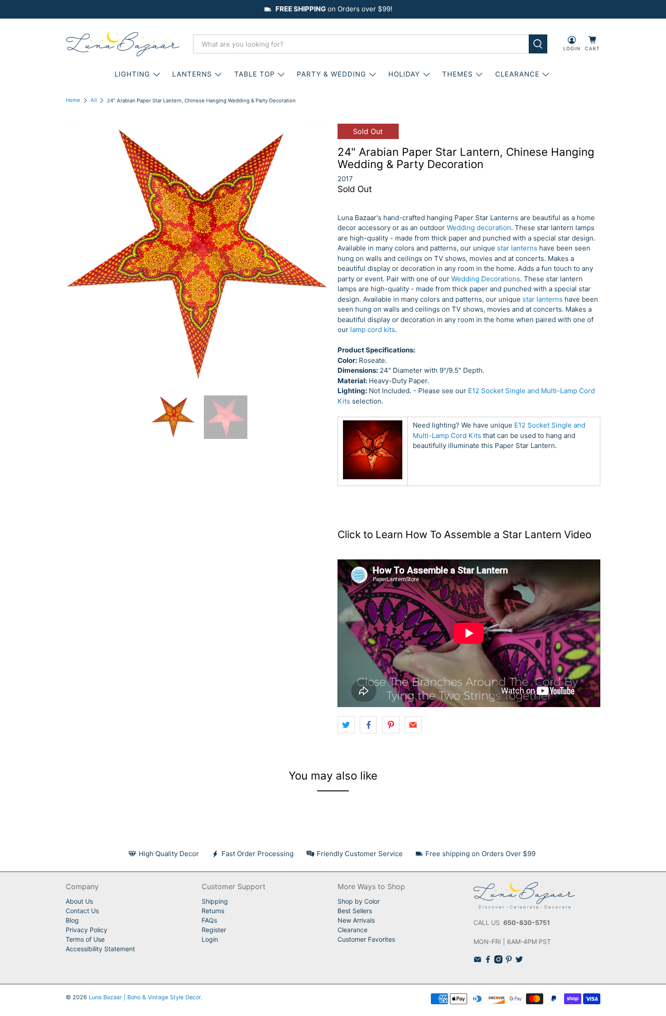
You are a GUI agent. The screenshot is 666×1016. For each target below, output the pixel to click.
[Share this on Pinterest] (391, 724)
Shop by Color (359, 901)
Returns (213, 911)
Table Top (254, 74)
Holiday (404, 74)
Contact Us (82, 911)
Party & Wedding (331, 74)
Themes (457, 74)
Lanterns (192, 74)
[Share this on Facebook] (368, 724)
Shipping (215, 901)
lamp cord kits (372, 329)
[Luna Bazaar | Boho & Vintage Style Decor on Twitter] (519, 961)
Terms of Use (85, 939)
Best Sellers (355, 911)
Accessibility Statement (100, 949)
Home (73, 100)
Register (214, 930)
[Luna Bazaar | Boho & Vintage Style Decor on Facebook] (488, 961)
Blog (72, 920)
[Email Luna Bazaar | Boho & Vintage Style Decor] (477, 961)
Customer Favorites (366, 939)
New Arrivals (356, 920)
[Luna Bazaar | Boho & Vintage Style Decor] (122, 44)
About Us (79, 901)
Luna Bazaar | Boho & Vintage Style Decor (145, 997)
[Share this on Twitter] (346, 724)
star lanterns (517, 248)
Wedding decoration (479, 227)
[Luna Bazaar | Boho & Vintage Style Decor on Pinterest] (509, 961)
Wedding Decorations (485, 278)
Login (210, 939)
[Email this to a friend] (413, 724)
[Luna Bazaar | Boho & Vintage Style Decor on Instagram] (498, 961)
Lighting (132, 74)
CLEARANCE (517, 74)
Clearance (352, 930)
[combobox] (361, 43)
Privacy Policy (86, 930)
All (94, 100)
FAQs (209, 920)
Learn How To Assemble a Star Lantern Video (483, 534)
